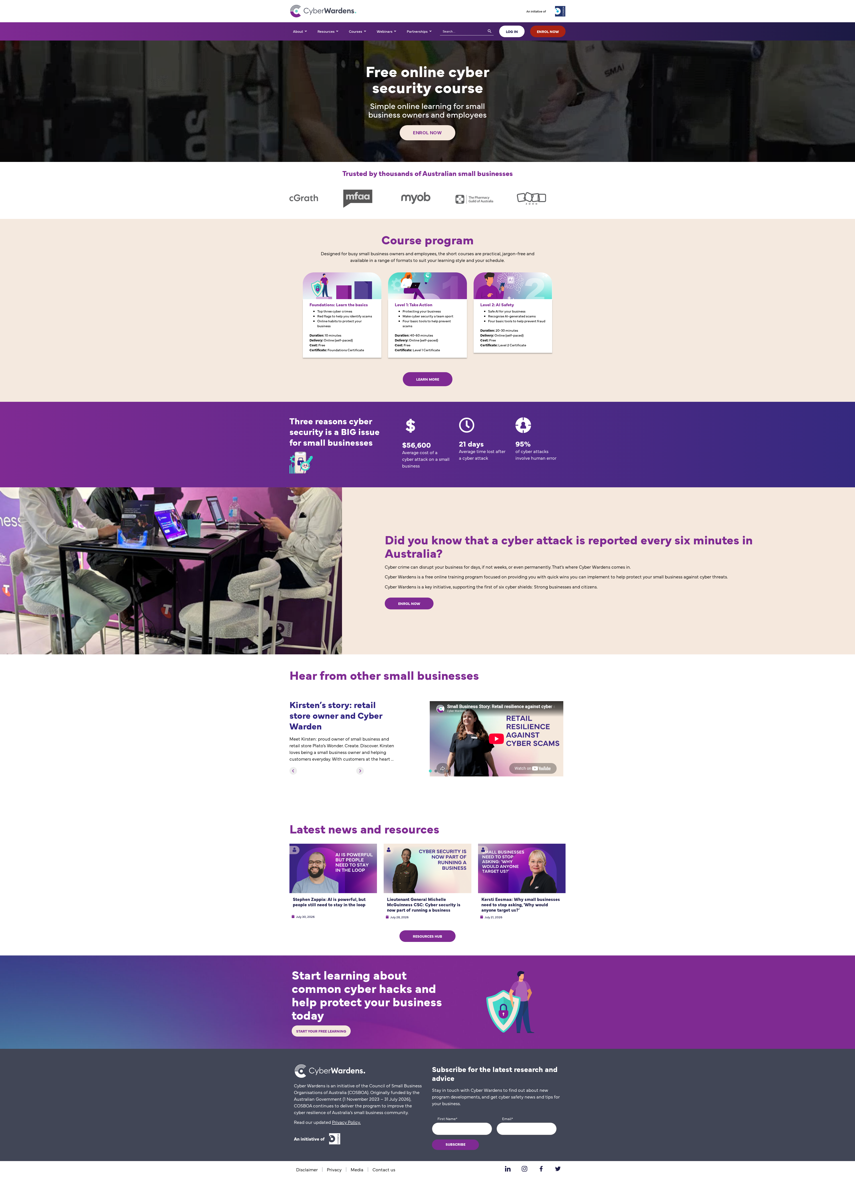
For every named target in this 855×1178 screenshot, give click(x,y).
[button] (293, 771)
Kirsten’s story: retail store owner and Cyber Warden (335, 715)
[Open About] (305, 31)
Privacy (334, 1169)
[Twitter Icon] (557, 1168)
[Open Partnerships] (430, 31)
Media (357, 1169)
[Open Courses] (364, 31)
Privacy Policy (346, 1122)
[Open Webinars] (395, 31)
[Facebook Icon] (541, 1168)
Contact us (384, 1169)
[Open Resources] (337, 31)
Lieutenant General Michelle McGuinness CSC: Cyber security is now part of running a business (423, 904)
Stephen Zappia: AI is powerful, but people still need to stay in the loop (329, 901)
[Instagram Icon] (524, 1168)
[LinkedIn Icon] (507, 1168)
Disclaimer (307, 1169)
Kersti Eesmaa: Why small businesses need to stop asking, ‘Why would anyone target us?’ (520, 904)
